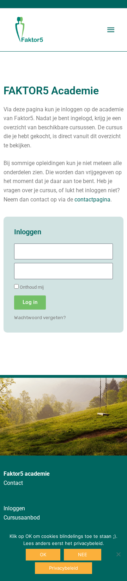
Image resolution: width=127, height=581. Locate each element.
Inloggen (14, 508)
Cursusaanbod (22, 518)
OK (43, 554)
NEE (82, 554)
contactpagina (92, 199)
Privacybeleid (63, 568)
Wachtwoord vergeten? (40, 317)
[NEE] (118, 554)
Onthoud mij (31, 287)
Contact (13, 483)
